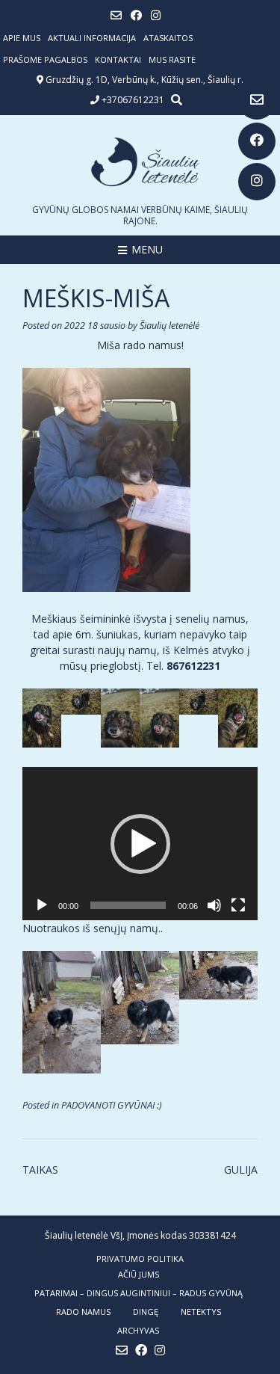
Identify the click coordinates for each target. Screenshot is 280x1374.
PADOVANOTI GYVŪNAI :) (111, 1105)
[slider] (128, 905)
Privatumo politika (140, 1258)
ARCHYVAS (138, 1330)
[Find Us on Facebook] (257, 141)
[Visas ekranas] (238, 905)
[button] (140, 844)
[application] (140, 843)
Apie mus (21, 37)
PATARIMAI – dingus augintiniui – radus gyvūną (138, 1292)
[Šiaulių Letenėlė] (140, 162)
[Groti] (41, 905)
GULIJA (241, 1169)
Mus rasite (172, 59)
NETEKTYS (201, 1311)
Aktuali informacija (92, 37)
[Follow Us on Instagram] (257, 181)
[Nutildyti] (214, 905)
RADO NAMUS (83, 1311)
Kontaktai (118, 59)
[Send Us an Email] (257, 101)
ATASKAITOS (168, 37)
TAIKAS (40, 1169)
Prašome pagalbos (45, 59)
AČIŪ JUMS (138, 1274)
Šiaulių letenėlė (169, 325)
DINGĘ (145, 1311)
